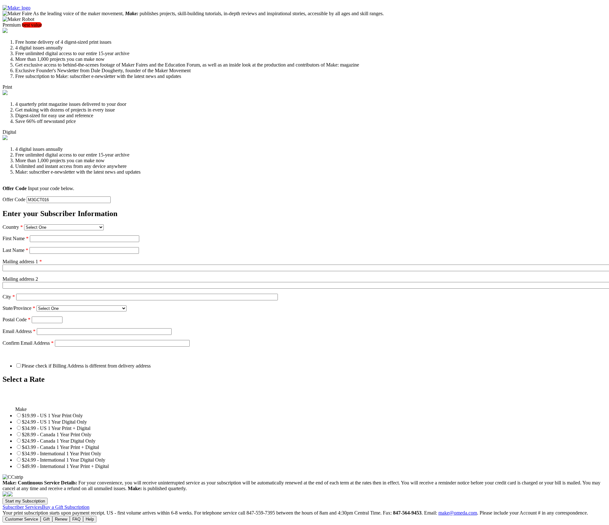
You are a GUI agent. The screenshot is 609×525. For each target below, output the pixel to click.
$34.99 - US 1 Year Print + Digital (56, 428)
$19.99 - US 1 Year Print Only (52, 415)
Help (90, 519)
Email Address (19, 331)
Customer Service (21, 519)
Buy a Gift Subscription (65, 507)
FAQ (76, 519)
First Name (16, 238)
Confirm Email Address (28, 343)
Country (13, 227)
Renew (61, 519)
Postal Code (16, 319)
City (9, 296)
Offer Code (14, 199)
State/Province (19, 308)
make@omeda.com (457, 512)
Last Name (15, 250)
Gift (46, 519)
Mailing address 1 (22, 261)
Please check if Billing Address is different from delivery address (86, 365)
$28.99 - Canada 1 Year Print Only (56, 434)
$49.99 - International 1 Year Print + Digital (65, 466)
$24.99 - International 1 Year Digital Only (63, 460)
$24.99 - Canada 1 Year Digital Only (58, 441)
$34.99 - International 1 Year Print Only (61, 453)
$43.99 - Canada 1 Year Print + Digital (60, 447)
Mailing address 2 (20, 279)
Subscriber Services (22, 507)
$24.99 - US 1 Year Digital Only (54, 422)
